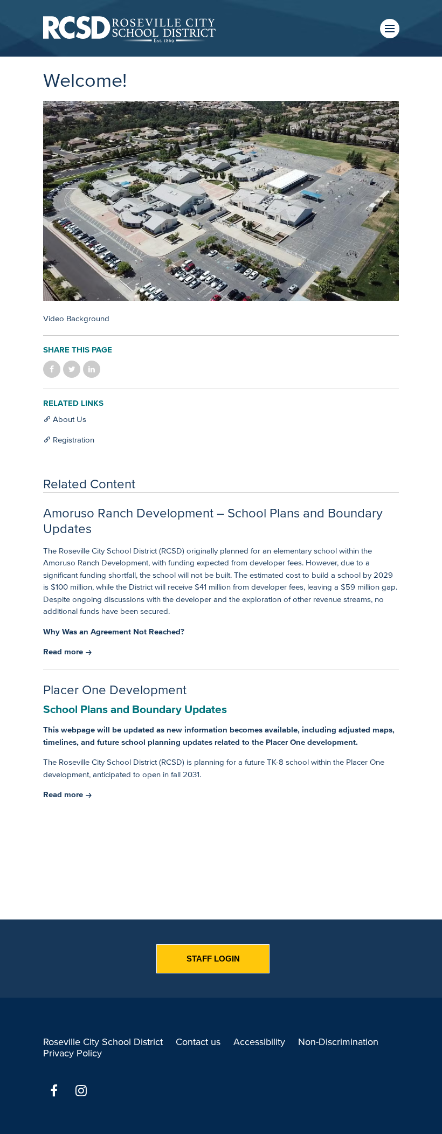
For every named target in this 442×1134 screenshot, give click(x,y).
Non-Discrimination (338, 1041)
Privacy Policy (72, 1053)
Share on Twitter (71, 369)
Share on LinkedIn (91, 369)
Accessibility (259, 1041)
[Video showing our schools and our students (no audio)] (221, 203)
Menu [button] (389, 28)
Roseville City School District (103, 1041)
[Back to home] (129, 28)
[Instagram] (81, 1091)
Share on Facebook (51, 369)
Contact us (198, 1041)
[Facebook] (54, 1091)
